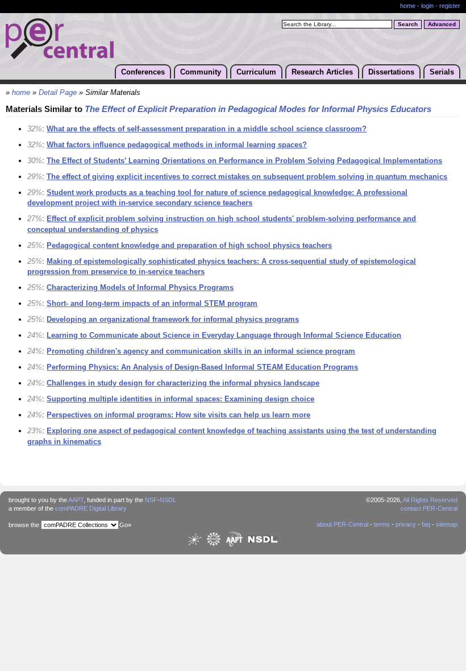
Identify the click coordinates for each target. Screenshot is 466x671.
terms (382, 524)
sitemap (446, 524)
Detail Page (58, 93)
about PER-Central (342, 524)
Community (200, 72)
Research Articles (322, 72)
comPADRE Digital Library (91, 508)
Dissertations (391, 72)
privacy (406, 524)
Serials (442, 72)
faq (426, 524)
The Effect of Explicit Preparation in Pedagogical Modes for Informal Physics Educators (258, 109)
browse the (24, 524)
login (427, 5)
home (407, 5)
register (449, 5)
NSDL (168, 499)
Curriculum (256, 72)
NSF (151, 499)
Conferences (143, 72)
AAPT (76, 499)
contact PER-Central (429, 508)
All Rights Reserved (430, 499)
